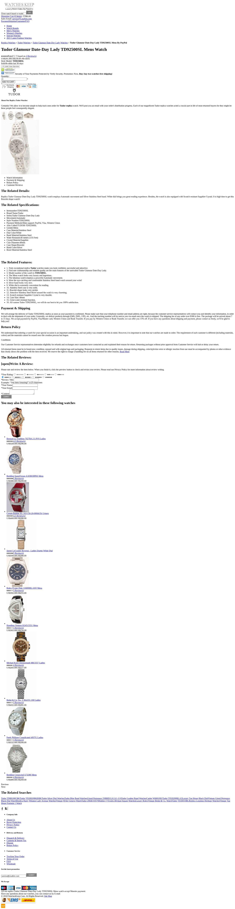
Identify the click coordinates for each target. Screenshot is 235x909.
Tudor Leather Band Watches (133, 798)
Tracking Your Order (15, 856)
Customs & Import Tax (16, 840)
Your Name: (7, 385)
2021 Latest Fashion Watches (19, 38)
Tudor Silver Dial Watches (53, 798)
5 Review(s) (18, 478)
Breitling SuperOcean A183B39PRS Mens (25, 476)
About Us (11, 820)
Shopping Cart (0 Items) (11, 16)
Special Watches (14, 35)
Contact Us (11, 827)
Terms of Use (12, 859)
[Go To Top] (3, 907)
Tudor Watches (24, 43)
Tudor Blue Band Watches (75, 798)
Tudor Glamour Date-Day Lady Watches (50, 43)
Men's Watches (13, 31)
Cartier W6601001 (154, 798)
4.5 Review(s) (19, 441)
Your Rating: (7, 374)
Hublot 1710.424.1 (107, 801)
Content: (5, 394)
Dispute (10, 843)
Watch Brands (13, 28)
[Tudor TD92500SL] (4, 119)
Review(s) (31, 56)
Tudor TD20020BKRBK (31, 798)
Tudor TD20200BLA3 (172, 798)
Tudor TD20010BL (180, 801)
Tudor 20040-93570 (90, 801)
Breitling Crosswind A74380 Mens (22, 775)
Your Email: (7, 388)
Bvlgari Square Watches (125, 801)
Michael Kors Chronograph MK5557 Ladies (26, 663)
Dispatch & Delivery (15, 838)
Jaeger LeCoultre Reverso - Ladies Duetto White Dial (30, 551)
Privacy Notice (13, 825)
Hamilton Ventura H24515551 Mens (22, 625)
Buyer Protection (14, 822)
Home (9, 26)
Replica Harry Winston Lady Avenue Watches (36, 801)
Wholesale (11, 864)
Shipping (12, 21)
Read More (124, 351)
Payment (5, 21)
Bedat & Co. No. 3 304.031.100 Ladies (24, 700)
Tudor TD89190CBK (10, 798)
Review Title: (7, 380)
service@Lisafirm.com (22, 19)
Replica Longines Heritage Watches (204, 801)
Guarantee (20, 21)
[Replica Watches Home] (19, 10)
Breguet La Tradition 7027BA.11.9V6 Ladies (26, 439)
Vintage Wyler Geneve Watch (68, 801)
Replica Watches (8, 43)
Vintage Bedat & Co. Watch (160, 801)
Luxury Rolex (142, 801)
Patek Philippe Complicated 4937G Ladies (25, 737)
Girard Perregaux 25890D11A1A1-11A (104, 798)
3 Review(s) (18, 590)
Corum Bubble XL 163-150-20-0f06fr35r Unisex (28, 513)
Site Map (48, 896)
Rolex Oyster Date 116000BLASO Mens (24, 588)
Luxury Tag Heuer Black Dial (195, 798)
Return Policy (12, 845)
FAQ (27, 21)
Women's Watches (14, 33)
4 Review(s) (18, 665)
